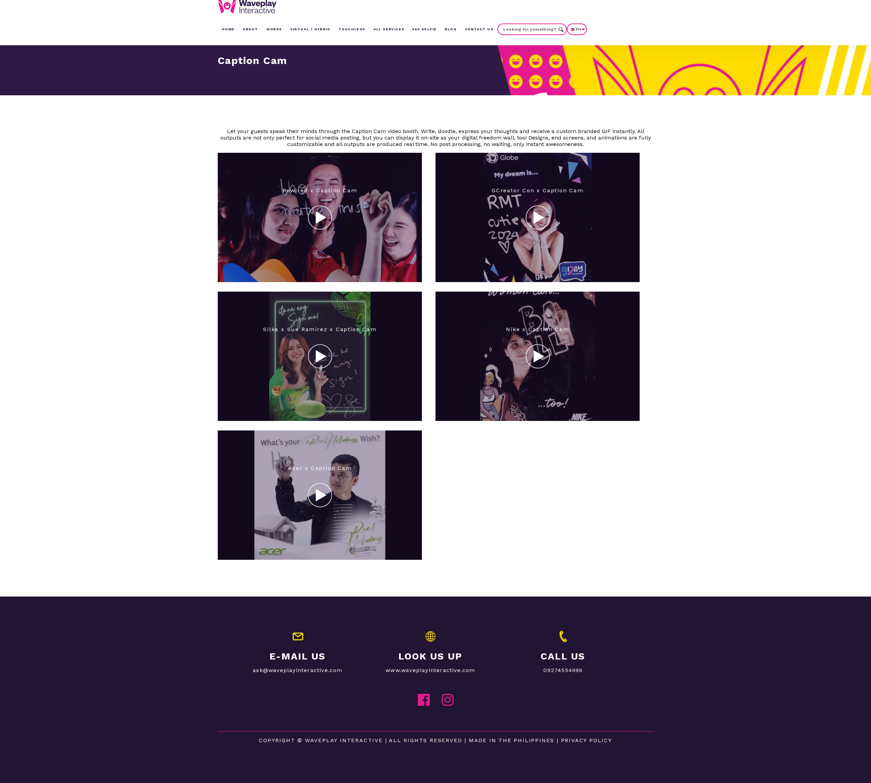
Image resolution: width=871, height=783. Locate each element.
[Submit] (561, 29)
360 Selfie (424, 29)
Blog (451, 29)
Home (228, 29)
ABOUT (250, 29)
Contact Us (479, 29)
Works (274, 29)
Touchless (352, 29)
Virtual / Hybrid (310, 29)
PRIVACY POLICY (586, 740)
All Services (389, 29)
